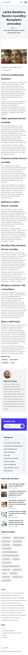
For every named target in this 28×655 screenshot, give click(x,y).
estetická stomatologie (10, 552)
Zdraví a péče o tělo (11, 467)
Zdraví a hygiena (10, 464)
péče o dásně (6, 580)
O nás (4, 628)
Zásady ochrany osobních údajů (12, 633)
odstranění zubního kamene (11, 566)
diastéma (4, 359)
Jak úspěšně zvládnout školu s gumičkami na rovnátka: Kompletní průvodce (17, 493)
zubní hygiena (17, 545)
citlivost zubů (7, 562)
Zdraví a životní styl (11, 458)
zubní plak (16, 559)
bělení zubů (6, 545)
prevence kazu (17, 577)
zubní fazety (17, 569)
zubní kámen (6, 537)
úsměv (12, 362)
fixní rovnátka (14, 359)
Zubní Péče (8, 470)
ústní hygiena (17, 541)
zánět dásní (6, 577)
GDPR (4, 635)
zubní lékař (13, 573)
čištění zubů (6, 569)
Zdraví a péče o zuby (12, 443)
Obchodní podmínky (9, 630)
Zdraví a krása (9, 452)
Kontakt (5, 637)
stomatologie (7, 548)
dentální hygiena (19, 537)
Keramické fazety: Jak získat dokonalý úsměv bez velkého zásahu (17, 513)
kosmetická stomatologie (10, 555)
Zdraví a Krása (9, 461)
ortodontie (5, 362)
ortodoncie (6, 559)
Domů (13, 28)
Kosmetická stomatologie (13, 446)
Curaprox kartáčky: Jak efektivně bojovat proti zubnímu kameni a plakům (16, 522)
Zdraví (7, 455)
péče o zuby (6, 541)
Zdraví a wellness (10, 449)
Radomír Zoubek (8, 67)
